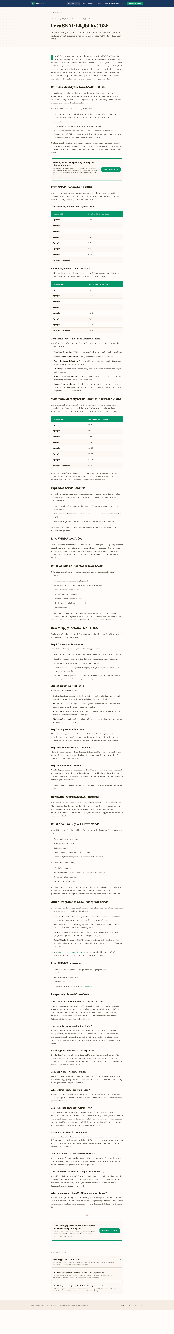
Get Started (132, 1305)
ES (124, 3)
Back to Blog (57, 12)
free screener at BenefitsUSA (70, 952)
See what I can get (110, 169)
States (90, 4)
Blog (83, 4)
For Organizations (111, 4)
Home (123, 1305)
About (98, 4)
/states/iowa (88, 986)
